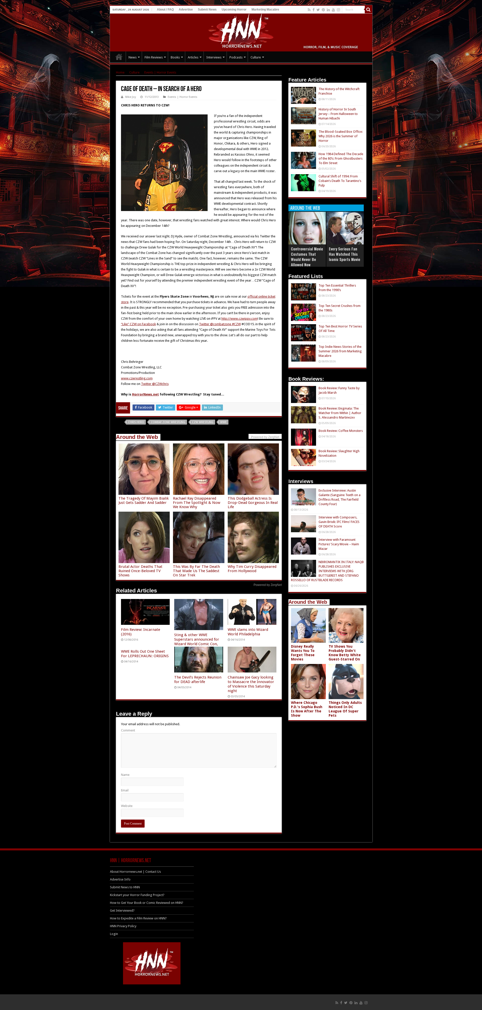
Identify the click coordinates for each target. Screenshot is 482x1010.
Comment (128, 730)
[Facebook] (313, 10)
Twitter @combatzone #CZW (220, 324)
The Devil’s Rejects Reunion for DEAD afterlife (197, 679)
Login (114, 934)
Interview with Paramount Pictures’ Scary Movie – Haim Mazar (339, 544)
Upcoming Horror (234, 9)
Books (175, 57)
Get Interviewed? (122, 910)
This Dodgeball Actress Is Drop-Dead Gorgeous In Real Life (253, 502)
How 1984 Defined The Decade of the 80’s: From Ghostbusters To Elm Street (341, 158)
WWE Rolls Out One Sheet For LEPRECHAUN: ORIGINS (145, 653)
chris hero (136, 422)
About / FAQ (165, 9)
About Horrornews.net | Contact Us (135, 871)
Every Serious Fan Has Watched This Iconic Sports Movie (344, 254)
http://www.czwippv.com (239, 318)
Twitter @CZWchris (155, 384)
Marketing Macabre (265, 9)
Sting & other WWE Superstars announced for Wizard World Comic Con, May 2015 (196, 642)
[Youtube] (333, 10)
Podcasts (236, 57)
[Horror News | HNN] (241, 32)
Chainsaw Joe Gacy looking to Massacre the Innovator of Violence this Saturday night (251, 684)
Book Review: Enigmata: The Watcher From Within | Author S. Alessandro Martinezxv (340, 413)
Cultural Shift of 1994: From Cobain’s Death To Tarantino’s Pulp (340, 180)
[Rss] (309, 10)
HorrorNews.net (145, 394)
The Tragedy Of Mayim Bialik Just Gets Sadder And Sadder (143, 500)
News (133, 57)
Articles (193, 57)
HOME (119, 56)
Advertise (186, 9)
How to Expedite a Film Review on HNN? (138, 918)
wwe (223, 422)
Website (127, 806)
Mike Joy (130, 97)
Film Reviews (154, 57)
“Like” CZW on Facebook (138, 324)
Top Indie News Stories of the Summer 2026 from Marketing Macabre (340, 351)
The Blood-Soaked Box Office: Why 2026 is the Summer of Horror (341, 136)
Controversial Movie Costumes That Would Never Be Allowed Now (307, 256)
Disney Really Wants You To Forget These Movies (303, 652)
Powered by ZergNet (268, 585)
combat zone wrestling (168, 422)
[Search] (368, 9)
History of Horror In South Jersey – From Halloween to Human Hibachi (338, 113)
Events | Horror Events (160, 72)
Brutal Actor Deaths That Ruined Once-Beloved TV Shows (140, 570)
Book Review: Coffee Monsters (341, 431)
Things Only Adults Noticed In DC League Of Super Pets (345, 709)
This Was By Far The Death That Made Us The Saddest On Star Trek (196, 570)
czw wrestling (202, 422)
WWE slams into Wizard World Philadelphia (248, 631)
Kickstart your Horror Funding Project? (137, 895)
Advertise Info (120, 879)
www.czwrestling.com (137, 378)
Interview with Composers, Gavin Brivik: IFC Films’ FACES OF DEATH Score (339, 521)
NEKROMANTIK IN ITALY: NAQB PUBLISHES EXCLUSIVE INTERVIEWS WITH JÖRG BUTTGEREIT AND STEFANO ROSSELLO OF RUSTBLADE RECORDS (327, 571)
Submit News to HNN (125, 887)
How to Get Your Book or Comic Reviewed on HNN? (146, 903)
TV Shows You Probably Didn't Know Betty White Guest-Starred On (345, 652)
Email (125, 790)
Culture (256, 57)
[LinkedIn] (328, 10)
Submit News (207, 9)
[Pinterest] (323, 10)
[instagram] (338, 10)
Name (125, 775)
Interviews (213, 57)
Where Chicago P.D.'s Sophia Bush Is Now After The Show (306, 709)
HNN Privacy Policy (123, 926)
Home (120, 72)
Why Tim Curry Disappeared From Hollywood (252, 568)
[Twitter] (318, 10)
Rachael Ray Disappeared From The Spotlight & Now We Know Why (196, 502)
